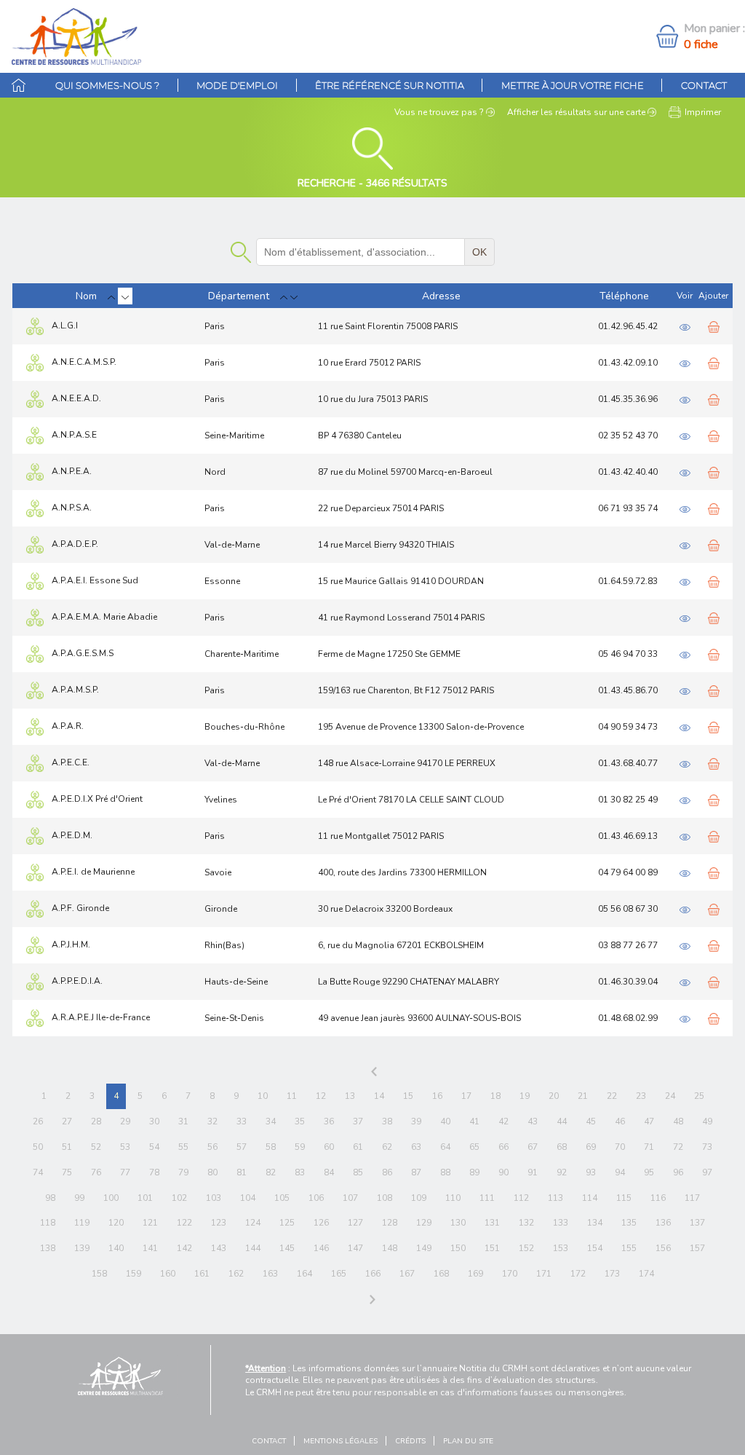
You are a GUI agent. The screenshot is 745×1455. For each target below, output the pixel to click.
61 (358, 1147)
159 (133, 1273)
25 (699, 1096)
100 (111, 1198)
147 (355, 1248)
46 (620, 1121)
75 (67, 1172)
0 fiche (701, 44)
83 (300, 1172)
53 (125, 1147)
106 (316, 1198)
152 (526, 1248)
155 (629, 1248)
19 (524, 1096)
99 (79, 1198)
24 (670, 1096)
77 (125, 1172)
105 (282, 1198)
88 (445, 1172)
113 (555, 1198)
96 (678, 1172)
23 (641, 1096)
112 (521, 1198)
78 (154, 1172)
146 (321, 1248)
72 (678, 1147)
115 (624, 1198)
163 (270, 1273)
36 (329, 1121)
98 (50, 1198)
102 (179, 1198)
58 (271, 1147)
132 (526, 1223)
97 (707, 1172)
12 (321, 1096)
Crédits (410, 1441)
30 (154, 1121)
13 (350, 1096)
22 (612, 1096)
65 (474, 1147)
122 (184, 1223)
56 (212, 1147)
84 (329, 1172)
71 (649, 1147)
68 (562, 1147)
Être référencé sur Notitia (389, 85)
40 (445, 1121)
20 (554, 1096)
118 (47, 1223)
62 (387, 1147)
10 (263, 1096)
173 (612, 1273)
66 (503, 1147)
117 (692, 1198)
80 (212, 1172)
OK (479, 252)
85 (358, 1172)
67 (532, 1147)
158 (99, 1273)
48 (678, 1121)
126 (321, 1223)
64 (445, 1147)
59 (300, 1147)
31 (183, 1121)
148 (389, 1248)
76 (96, 1172)
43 (532, 1121)
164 (304, 1273)
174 (646, 1273)
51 (67, 1147)
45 (591, 1121)
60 (329, 1147)
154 (594, 1248)
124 (252, 1223)
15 (408, 1096)
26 (38, 1121)
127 (355, 1223)
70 (620, 1147)
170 (509, 1273)
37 (358, 1121)
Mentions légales (340, 1441)
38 (387, 1121)
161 (202, 1273)
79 (183, 1172)
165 (338, 1273)
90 (503, 1172)
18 (495, 1096)
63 (416, 1147)
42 (503, 1121)
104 (247, 1198)
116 (658, 1198)
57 (241, 1147)
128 (389, 1223)
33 (241, 1121)
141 (150, 1248)
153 (560, 1248)
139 (81, 1248)
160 (167, 1273)
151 (492, 1248)
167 (407, 1273)
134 (594, 1223)
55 (183, 1147)
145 (287, 1248)
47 (649, 1121)
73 (707, 1147)
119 (81, 1223)
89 (474, 1172)
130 (458, 1223)
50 (38, 1147)
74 (38, 1172)
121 (150, 1223)
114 (589, 1198)
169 (475, 1273)
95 (649, 1172)
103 (213, 1198)
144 (252, 1248)
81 (241, 1172)
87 (416, 1172)
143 (218, 1248)
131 (492, 1223)
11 (292, 1096)
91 (532, 1172)
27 (67, 1121)
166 (373, 1273)
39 (416, 1121)
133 (560, 1223)
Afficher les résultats (576, 112)
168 (441, 1273)
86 (387, 1172)
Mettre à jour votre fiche (572, 85)
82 (271, 1172)
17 (466, 1096)
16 (437, 1096)
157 (697, 1248)
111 (487, 1198)
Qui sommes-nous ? (107, 85)
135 (629, 1223)
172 (578, 1273)
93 (591, 1172)
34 (271, 1121)
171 (543, 1273)
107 (350, 1198)
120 (116, 1223)
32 (212, 1121)
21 (583, 1096)
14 (379, 1096)
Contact (704, 85)
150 (458, 1248)
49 (707, 1121)
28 (96, 1121)
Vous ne (439, 112)
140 (116, 1248)
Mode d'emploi (237, 85)
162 (236, 1273)
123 (218, 1223)
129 (423, 1223)
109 (418, 1198)
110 (453, 1198)
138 (47, 1248)
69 (591, 1147)
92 (562, 1172)
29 (125, 1121)
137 (697, 1223)
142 (184, 1248)
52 (96, 1147)
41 (474, 1121)
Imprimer (703, 112)
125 (287, 1223)
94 (620, 1172)
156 (663, 1248)
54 (154, 1147)
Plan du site (468, 1441)
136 (663, 1223)
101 (145, 1198)
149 (423, 1248)
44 (562, 1121)
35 (300, 1121)
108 (384, 1198)
